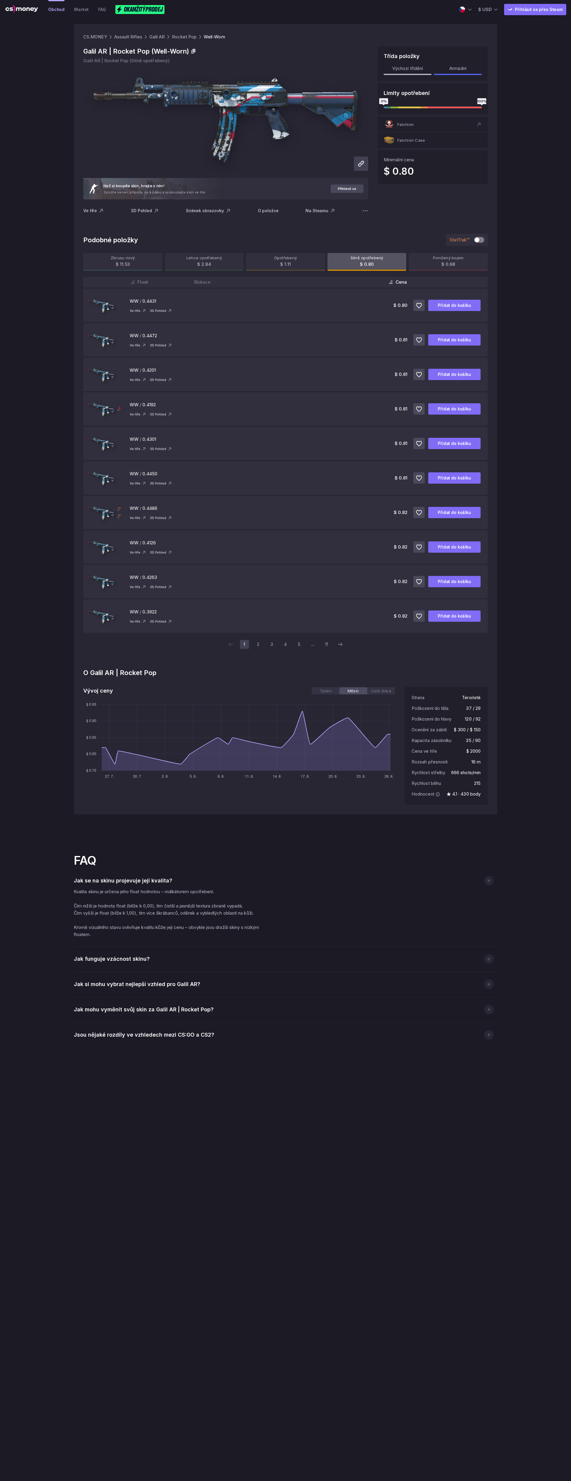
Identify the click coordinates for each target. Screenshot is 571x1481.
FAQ (102, 9)
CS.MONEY (95, 37)
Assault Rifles (128, 37)
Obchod (56, 9)
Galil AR (157, 37)
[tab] (325, 690)
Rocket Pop (184, 37)
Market (81, 9)
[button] (433, 124)
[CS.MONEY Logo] (22, 9)
